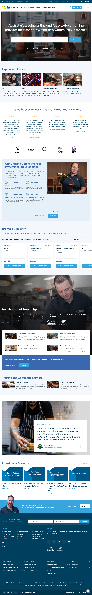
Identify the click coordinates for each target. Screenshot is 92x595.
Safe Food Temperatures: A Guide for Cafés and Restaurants (34, 485)
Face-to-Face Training (68, 382)
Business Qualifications (68, 334)
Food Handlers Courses (71, 88)
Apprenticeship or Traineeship (11, 318)
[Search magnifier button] (75, 39)
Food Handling (27, 233)
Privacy (79, 592)
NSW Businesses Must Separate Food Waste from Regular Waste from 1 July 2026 (57, 487)
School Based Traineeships (69, 346)
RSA (3, 88)
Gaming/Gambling (16, 233)
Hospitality (5, 233)
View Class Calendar (14, 265)
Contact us (53, 216)
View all (76, 69)
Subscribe (84, 521)
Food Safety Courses (50, 88)
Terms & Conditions (70, 592)
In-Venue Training (22, 382)
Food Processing (53, 233)
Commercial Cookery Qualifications (30, 346)
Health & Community (40, 233)
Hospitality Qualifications (27, 334)
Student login (77, 7)
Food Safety (63, 233)
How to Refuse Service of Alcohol (11, 484)
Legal (84, 592)
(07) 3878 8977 (6, 546)
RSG (23, 88)
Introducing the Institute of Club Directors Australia (79, 484)
